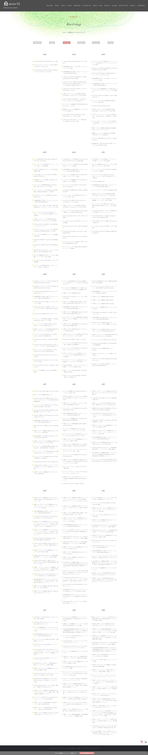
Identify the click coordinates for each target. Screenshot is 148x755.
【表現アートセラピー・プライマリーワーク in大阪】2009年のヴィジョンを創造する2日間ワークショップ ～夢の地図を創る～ (104, 688)
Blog (100, 5)
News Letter (123, 5)
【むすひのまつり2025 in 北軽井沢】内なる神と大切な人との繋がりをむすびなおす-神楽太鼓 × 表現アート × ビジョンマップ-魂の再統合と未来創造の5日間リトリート (75, 83)
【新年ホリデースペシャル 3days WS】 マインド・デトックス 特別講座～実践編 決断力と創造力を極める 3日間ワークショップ (75, 478)
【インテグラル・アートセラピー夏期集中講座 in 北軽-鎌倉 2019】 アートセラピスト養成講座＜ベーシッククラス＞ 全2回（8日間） (75, 319)
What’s (63, 5)
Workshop (77, 5)
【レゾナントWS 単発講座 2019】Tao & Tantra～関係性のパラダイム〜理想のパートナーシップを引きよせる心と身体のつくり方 (75, 283)
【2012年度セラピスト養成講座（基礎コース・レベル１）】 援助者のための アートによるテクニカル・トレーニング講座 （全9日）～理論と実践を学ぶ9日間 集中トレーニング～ (104, 563)
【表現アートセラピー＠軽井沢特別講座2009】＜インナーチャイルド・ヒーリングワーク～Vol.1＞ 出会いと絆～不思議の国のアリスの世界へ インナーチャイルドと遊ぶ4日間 (104, 631)
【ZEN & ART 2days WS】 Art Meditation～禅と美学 (73, 483)
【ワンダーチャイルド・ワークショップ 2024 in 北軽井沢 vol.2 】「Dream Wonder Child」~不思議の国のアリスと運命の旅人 (104, 116)
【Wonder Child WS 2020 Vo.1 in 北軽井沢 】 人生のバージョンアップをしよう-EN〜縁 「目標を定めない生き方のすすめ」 (46, 308)
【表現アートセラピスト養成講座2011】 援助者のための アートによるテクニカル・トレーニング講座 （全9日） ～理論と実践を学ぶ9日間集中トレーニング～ (46, 692)
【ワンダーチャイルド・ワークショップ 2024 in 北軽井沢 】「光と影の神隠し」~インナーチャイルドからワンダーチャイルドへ (104, 123)
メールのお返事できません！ (86, 753)
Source (107, 5)
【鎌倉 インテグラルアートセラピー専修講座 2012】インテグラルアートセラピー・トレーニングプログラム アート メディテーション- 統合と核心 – (104, 509)
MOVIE (70, 5)
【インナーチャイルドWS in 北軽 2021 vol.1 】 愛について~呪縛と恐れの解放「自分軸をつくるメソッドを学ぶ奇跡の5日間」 (104, 205)
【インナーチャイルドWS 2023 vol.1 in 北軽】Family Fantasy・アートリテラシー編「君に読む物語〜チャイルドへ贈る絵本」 (46, 214)
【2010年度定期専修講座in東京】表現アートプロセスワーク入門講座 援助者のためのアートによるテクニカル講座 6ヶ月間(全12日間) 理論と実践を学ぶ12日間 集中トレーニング (75, 631)
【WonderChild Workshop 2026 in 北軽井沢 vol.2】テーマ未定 (46, 61)
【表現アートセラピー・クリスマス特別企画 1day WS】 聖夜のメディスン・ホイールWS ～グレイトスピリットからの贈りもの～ (104, 393)
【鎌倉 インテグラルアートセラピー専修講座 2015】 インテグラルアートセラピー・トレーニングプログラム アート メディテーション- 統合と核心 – (104, 432)
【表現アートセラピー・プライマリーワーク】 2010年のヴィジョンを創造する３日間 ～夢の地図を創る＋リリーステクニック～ (75, 704)
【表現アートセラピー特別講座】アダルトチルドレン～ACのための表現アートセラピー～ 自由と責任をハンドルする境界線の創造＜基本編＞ (104, 637)
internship (141, 5)
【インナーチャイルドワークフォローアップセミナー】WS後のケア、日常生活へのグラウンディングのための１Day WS (75, 692)
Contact (132, 5)
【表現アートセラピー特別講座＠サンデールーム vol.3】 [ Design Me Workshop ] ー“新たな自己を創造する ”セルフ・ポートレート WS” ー (46, 499)
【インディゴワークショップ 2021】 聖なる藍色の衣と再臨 (104, 190)
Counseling (87, 5)
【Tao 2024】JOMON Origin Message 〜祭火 (101, 105)
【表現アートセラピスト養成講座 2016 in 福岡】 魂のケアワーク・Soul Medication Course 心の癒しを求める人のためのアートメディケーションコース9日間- (75, 461)
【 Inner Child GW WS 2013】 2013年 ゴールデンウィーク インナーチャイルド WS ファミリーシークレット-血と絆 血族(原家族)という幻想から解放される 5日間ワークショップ (75, 579)
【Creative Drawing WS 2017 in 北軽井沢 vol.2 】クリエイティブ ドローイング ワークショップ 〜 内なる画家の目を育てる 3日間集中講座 (46, 400)
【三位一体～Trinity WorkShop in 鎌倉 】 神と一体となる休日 (46, 391)
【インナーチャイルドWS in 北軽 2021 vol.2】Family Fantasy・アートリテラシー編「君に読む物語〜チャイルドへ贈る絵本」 (104, 176)
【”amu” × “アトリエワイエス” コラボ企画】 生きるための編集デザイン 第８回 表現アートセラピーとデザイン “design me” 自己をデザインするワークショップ (75, 572)
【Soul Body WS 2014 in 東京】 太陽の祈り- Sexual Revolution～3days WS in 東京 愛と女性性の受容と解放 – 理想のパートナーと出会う (46, 562)
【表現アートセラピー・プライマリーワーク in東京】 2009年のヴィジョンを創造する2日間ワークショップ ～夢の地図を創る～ (104, 721)
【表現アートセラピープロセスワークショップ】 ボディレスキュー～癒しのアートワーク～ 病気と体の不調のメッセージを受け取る (104, 682)
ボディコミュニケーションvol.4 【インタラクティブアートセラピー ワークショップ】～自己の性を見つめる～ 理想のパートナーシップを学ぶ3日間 (75, 673)
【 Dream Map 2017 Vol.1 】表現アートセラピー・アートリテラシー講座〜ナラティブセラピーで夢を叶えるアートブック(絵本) (46, 467)
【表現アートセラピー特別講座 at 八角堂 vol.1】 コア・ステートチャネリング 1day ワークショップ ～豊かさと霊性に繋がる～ (75, 508)
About (57, 5)
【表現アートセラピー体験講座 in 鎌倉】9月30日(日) (103, 296)
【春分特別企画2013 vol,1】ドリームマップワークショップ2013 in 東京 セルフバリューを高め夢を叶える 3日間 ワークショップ (75, 596)
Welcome (50, 5)
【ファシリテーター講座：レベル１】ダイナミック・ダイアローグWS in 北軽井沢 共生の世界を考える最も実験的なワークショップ (75, 531)
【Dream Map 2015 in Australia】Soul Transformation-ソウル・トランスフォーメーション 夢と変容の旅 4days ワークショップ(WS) (104, 415)
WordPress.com (96, 748)
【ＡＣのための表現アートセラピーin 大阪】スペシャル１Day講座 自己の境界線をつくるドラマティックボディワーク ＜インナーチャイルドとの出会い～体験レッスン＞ (104, 733)
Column (114, 5)
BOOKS (95, 5)
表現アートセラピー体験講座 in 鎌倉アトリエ (43, 394)
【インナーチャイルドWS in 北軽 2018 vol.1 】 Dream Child (104, 339)
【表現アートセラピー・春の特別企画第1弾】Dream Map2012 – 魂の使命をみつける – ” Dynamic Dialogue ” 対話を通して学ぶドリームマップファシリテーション (104, 580)
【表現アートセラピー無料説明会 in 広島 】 (72, 293)
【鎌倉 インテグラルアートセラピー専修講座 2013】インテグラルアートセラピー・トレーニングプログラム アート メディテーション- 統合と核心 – (75, 519)
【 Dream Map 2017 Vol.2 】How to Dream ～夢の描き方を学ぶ (46, 461)
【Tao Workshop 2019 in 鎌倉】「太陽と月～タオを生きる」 (75, 339)
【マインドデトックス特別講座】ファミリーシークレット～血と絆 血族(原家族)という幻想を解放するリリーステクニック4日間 (75, 619)
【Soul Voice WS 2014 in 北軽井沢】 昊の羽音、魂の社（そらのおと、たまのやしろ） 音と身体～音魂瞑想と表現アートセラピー (46, 545)
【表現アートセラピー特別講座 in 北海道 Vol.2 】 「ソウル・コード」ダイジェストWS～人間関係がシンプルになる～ (104, 324)
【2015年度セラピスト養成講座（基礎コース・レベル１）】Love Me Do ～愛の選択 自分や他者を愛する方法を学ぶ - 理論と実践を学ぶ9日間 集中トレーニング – (104, 454)
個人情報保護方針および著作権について (75, 748)
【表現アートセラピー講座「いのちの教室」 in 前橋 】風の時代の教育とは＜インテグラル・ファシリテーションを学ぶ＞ (46, 207)
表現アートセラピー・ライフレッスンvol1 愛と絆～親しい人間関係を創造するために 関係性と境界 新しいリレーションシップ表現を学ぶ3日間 (104, 619)
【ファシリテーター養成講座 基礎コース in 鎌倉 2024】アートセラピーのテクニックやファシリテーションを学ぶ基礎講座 (104, 90)
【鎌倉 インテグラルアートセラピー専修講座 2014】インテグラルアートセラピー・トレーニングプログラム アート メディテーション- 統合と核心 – (46, 506)
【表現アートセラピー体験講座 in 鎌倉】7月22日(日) (103, 303)
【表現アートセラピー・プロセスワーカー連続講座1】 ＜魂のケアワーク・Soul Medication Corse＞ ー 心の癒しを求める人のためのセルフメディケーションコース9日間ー (46, 569)
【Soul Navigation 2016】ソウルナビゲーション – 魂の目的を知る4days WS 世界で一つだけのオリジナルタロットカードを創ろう (75, 398)
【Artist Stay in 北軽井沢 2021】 (98, 181)
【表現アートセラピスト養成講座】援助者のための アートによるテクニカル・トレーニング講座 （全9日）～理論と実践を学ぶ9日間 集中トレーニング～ (75, 685)
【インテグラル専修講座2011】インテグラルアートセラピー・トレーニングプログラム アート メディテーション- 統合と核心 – (46, 629)
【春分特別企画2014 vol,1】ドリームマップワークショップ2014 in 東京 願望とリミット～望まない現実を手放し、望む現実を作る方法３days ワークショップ (46, 581)
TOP (85, 748)
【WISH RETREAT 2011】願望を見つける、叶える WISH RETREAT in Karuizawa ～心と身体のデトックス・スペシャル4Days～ (46, 680)
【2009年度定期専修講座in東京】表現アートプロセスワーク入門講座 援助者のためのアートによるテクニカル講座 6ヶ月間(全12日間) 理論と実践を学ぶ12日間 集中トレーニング (104, 649)
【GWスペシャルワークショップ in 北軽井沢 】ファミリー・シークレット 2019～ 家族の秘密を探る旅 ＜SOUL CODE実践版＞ (74, 355)
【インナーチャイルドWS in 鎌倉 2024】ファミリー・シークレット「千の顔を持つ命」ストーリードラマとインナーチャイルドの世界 (104, 63)
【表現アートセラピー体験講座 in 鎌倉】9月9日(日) (102, 300)
